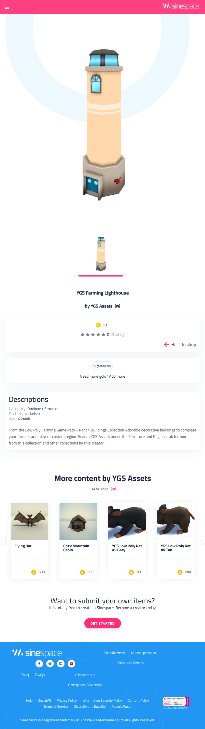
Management (143, 652)
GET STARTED (102, 623)
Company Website (85, 684)
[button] (7, 7)
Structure (51, 408)
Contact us (85, 674)
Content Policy (138, 700)
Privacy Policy (67, 700)
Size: (13, 418)
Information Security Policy (102, 700)
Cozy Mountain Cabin (76, 549)
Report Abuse (121, 706)
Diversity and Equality (90, 706)
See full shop (99, 489)
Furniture (34, 408)
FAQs (40, 674)
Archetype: (19, 413)
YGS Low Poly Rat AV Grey (127, 549)
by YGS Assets (98, 306)
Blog (24, 674)
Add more (117, 376)
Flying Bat (23, 547)
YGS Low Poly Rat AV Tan (176, 549)
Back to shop (184, 344)
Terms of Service (56, 706)
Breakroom (114, 652)
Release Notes (130, 662)
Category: (18, 408)
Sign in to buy (102, 366)
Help (29, 700)
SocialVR (44, 700)
